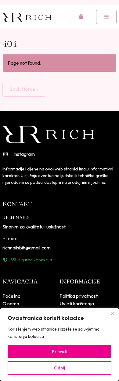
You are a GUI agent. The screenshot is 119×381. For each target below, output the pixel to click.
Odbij (59, 368)
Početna (11, 296)
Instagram (24, 154)
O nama (10, 303)
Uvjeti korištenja (77, 303)
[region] (59, 344)
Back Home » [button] (24, 89)
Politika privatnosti (79, 296)
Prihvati (59, 351)
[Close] (112, 313)
